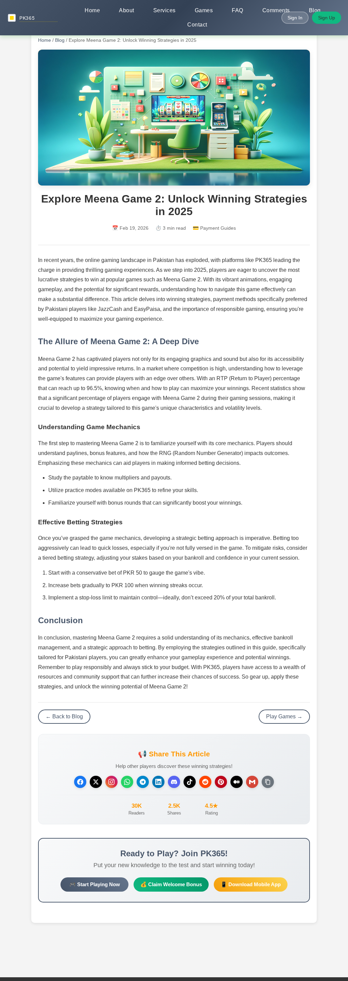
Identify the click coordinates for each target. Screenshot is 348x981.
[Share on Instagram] (111, 782)
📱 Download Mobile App (251, 884)
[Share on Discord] (174, 782)
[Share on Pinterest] (221, 782)
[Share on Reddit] (205, 782)
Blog (315, 10)
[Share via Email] (252, 782)
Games (204, 10)
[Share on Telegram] (143, 782)
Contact (197, 25)
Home (92, 10)
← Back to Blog (64, 716)
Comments (276, 10)
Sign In (295, 17)
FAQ (237, 10)
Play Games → (284, 716)
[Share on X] (96, 782)
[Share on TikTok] (190, 782)
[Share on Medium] (236, 782)
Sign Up (326, 17)
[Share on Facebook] (80, 782)
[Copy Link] (268, 782)
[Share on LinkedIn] (158, 782)
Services (164, 10)
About (126, 10)
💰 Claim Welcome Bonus (171, 884)
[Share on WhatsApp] (127, 782)
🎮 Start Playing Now (94, 884)
